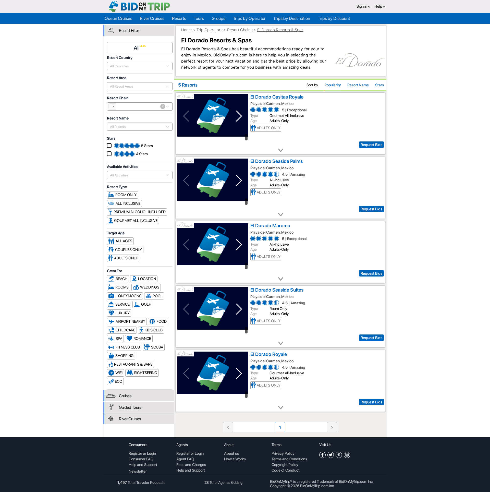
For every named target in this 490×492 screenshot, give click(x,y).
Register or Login (142, 454)
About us (231, 454)
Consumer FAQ (141, 459)
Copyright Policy (285, 465)
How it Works (235, 459)
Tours (199, 18)
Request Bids (371, 144)
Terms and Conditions (289, 459)
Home (186, 30)
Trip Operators (210, 30)
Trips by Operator (249, 18)
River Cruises (152, 18)
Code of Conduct (286, 471)
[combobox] (136, 66)
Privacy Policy (283, 454)
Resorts (179, 18)
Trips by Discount (334, 18)
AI (137, 48)
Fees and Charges (191, 465)
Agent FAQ (185, 459)
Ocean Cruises (118, 18)
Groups (218, 18)
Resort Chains (240, 30)
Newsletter (138, 471)
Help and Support (143, 465)
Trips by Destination (291, 18)
